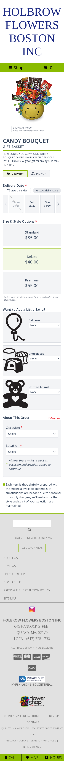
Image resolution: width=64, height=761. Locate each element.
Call (12, 757)
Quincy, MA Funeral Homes (22, 715)
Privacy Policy (16, 740)
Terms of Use (32, 746)
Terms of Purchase (42, 740)
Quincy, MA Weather (15, 728)
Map (33, 757)
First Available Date (47, 190)
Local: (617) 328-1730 (32, 638)
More (8, 165)
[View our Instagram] (32, 611)
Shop (18, 67)
